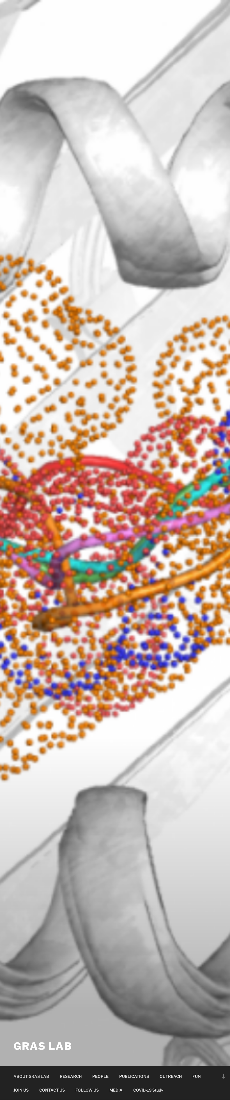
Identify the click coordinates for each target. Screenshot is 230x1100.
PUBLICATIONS (134, 1076)
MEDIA (116, 1090)
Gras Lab (42, 1046)
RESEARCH (71, 1076)
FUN (196, 1076)
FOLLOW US (87, 1090)
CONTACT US (52, 1090)
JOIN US (21, 1090)
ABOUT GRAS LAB (31, 1076)
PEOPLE (100, 1076)
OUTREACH (171, 1076)
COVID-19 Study (148, 1090)
